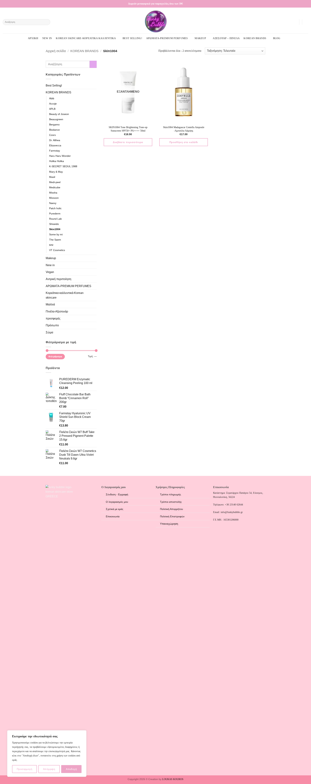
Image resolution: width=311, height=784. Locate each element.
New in (50, 265)
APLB (52, 108)
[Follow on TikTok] (303, 4)
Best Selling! (54, 85)
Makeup (51, 258)
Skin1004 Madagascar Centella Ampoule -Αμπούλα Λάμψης (183, 129)
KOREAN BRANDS (255, 38)
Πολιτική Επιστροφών (172, 516)
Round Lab (55, 218)
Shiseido (54, 224)
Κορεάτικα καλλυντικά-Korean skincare (65, 295)
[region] (46, 753)
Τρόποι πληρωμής (170, 494)
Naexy (52, 203)
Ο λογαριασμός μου (117, 501)
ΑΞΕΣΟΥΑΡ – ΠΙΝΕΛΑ (226, 38)
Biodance (54, 129)
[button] (294, 22)
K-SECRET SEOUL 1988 (63, 166)
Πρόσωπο (52, 325)
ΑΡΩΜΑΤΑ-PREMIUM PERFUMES (167, 38)
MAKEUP (200, 38)
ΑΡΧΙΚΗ (33, 38)
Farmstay (54, 150)
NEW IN (47, 38)
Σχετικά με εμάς (114, 509)
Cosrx (52, 135)
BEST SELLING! (132, 38)
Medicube (54, 187)
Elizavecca (55, 145)
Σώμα (49, 332)
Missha (53, 192)
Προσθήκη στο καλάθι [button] (183, 142)
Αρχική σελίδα (56, 51)
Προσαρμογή (24, 769)
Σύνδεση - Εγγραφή (117, 494)
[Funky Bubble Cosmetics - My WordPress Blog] (155, 21)
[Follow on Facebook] (296, 4)
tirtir (51, 244)
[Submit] (47, 22)
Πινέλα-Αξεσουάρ (57, 311)
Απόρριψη (49, 769)
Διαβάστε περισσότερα (128, 142)
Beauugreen (56, 119)
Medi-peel (54, 182)
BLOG (276, 38)
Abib (51, 98)
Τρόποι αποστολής (171, 501)
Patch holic (55, 208)
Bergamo (54, 124)
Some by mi (56, 234)
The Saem (55, 239)
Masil (52, 177)
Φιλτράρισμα (55, 356)
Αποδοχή (71, 769)
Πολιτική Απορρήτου (171, 509)
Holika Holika (56, 161)
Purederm (54, 213)
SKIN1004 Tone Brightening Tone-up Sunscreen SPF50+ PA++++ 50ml (128, 129)
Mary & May (56, 171)
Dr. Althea (54, 140)
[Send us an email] (306, 4)
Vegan (50, 272)
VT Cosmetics (57, 250)
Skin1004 (54, 229)
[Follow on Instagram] (300, 4)
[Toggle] (94, 92)
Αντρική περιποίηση (58, 279)
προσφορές (53, 318)
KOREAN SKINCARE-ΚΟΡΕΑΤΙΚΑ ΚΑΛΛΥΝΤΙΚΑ (86, 38)
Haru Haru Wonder (60, 155)
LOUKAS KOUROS (172, 779)
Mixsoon (54, 197)
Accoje (53, 103)
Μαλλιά (50, 304)
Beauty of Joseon (59, 114)
